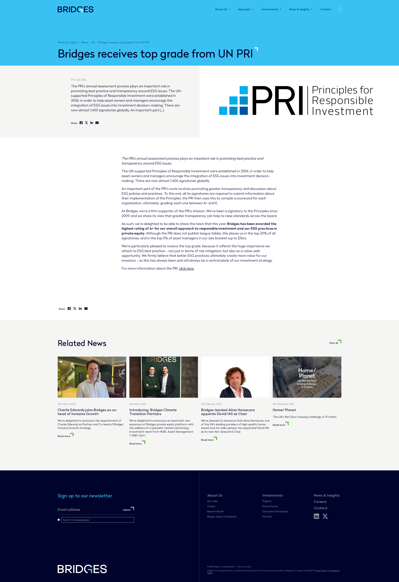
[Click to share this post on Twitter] (86, 123)
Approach (244, 9)
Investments (270, 9)
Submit (127, 509)
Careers (211, 506)
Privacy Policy (321, 570)
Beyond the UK (215, 511)
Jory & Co (248, 566)
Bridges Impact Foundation (222, 516)
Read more (64, 436)
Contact (325, 9)
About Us (221, 9)
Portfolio (267, 516)
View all (333, 342)
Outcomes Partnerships (275, 511)
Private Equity (270, 506)
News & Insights (299, 9)
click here (186, 268)
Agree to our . (76, 519)
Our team (212, 501)
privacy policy (82, 519)
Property (267, 501)
